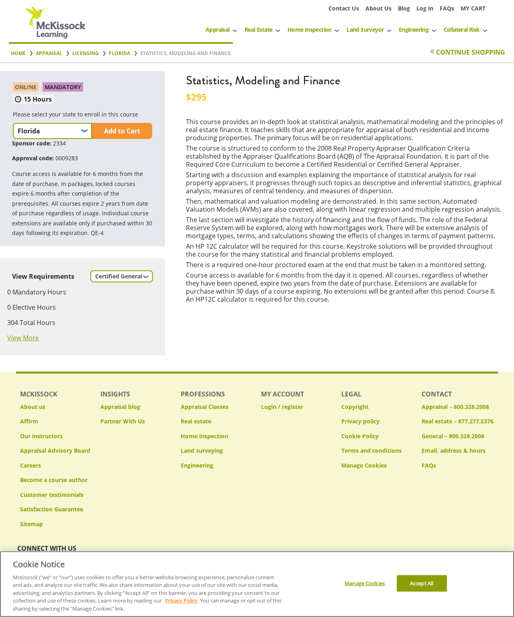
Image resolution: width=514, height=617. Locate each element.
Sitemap (31, 524)
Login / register (282, 407)
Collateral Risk (462, 29)
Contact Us (343, 8)
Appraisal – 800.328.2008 (455, 407)
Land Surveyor (365, 29)
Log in (424, 8)
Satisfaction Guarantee (51, 509)
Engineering (413, 29)
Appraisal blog (120, 407)
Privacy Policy (181, 601)
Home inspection (204, 436)
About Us (378, 8)
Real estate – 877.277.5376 (458, 421)
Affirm (29, 421)
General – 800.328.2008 (453, 436)
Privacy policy (360, 421)
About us (32, 407)
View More (23, 337)
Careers (30, 465)
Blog (404, 8)
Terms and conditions (371, 450)
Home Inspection (310, 29)
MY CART (473, 8)
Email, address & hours (453, 450)
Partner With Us (122, 421)
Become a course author (54, 480)
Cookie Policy (360, 436)
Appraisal (218, 29)
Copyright (355, 407)
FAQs (447, 8)
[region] (257, 584)
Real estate (196, 421)
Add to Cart (122, 131)
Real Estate (258, 29)
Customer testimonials (52, 495)
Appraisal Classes (204, 407)
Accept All (421, 583)
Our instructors (41, 436)
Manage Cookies (364, 465)
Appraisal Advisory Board (55, 450)
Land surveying (202, 450)
